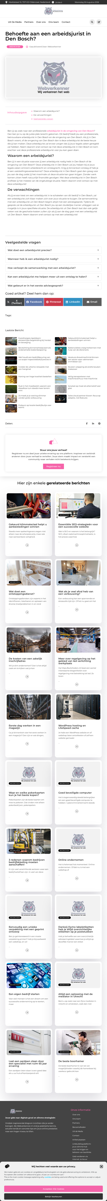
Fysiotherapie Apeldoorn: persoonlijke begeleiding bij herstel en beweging (34, 340)
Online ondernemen (71, 859)
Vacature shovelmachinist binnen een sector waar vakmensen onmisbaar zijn (83, 359)
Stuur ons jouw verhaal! (53, 450)
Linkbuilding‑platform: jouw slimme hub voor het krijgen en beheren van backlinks (81, 1148)
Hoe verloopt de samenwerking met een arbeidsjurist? (53, 268)
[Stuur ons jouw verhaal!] (53, 441)
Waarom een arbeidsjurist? (46, 111)
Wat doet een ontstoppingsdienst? (22, 592)
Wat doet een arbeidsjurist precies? (53, 250)
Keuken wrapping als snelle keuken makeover (84, 368)
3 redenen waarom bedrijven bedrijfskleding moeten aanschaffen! (27, 862)
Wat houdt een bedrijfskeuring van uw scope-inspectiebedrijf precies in (34, 358)
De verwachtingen (42, 115)
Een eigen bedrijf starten (24, 994)
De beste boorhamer (71, 1061)
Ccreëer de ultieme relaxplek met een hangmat (33, 368)
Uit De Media (15, 22)
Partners (28, 22)
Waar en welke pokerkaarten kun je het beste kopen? (27, 793)
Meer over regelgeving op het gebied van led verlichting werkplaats (76, 661)
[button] (101, 1166)
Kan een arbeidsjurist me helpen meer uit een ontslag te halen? (53, 276)
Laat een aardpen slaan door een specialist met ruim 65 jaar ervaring (28, 1063)
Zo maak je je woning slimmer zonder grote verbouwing (32, 396)
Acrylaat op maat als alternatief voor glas (84, 387)
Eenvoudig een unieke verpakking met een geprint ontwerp (26, 929)
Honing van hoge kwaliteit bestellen (35, 376)
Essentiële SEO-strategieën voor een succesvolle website (78, 525)
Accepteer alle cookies (53, 1189)
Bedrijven (14, 47)
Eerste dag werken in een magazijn (25, 726)
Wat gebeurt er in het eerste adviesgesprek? (53, 285)
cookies (47, 1177)
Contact (66, 22)
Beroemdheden (79, 1127)
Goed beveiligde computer (75, 792)
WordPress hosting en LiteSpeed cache (72, 726)
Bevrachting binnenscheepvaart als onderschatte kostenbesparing (34, 349)
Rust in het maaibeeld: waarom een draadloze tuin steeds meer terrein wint (34, 388)
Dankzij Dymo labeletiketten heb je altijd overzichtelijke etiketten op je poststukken (76, 929)
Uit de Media (77, 1131)
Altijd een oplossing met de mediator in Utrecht (75, 995)
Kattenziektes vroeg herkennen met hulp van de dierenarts (84, 349)
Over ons (41, 22)
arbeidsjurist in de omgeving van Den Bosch (70, 130)
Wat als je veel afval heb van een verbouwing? (75, 592)
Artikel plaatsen (78, 1140)
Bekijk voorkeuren (53, 1196)
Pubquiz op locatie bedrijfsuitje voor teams (34, 406)
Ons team (53, 22)
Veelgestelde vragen (43, 119)
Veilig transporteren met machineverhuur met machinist (82, 377)
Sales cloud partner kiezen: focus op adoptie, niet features (84, 396)
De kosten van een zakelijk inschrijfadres (25, 659)
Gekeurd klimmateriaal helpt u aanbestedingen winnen (82, 339)
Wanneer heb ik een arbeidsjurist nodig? (53, 259)
